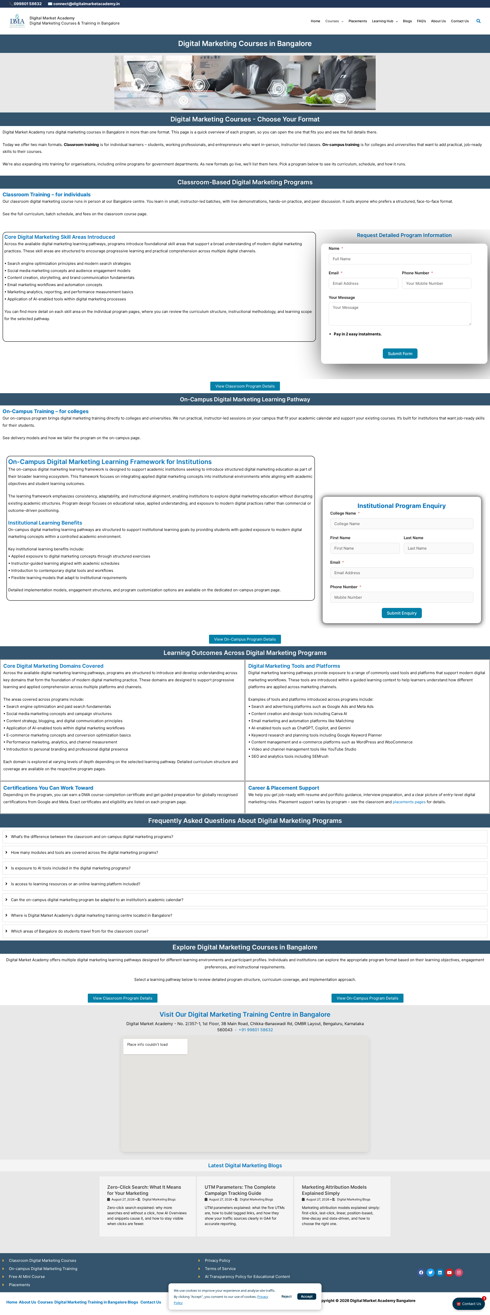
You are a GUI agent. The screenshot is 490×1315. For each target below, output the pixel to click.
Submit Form (400, 353)
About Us (27, 1302)
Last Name (413, 537)
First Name (340, 537)
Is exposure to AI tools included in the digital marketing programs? (71, 868)
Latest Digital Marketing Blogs (245, 1165)
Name (334, 248)
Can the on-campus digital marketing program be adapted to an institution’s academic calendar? (97, 899)
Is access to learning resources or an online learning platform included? (75, 883)
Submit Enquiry (402, 613)
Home (11, 1302)
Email (334, 272)
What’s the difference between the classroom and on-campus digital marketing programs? (92, 836)
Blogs (133, 1302)
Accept (307, 1296)
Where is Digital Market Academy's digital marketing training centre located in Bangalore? (91, 915)
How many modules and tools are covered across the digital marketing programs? (84, 852)
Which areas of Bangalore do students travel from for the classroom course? (80, 931)
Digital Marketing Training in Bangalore (90, 1302)
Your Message (342, 297)
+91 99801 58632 (256, 1029)
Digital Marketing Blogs (159, 1199)
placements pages (409, 801)
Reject (286, 1296)
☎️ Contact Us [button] (470, 1302)
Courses (45, 1302)
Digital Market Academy (52, 18)
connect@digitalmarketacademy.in (86, 3)
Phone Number (415, 272)
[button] (341, 21)
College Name (343, 513)
